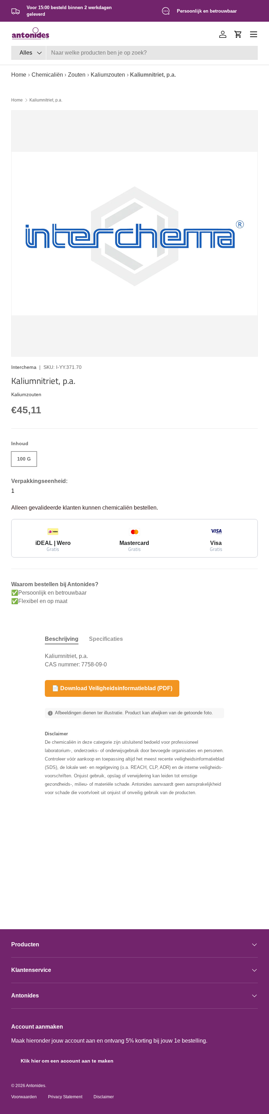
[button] (238, 34)
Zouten (76, 75)
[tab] (61, 639)
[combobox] (134, 53)
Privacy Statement (65, 1096)
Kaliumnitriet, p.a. (45, 100)
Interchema (23, 367)
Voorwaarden (24, 1096)
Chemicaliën (47, 75)
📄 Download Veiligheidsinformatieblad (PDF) (112, 688)
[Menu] (253, 34)
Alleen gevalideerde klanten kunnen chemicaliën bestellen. (84, 508)
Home (18, 75)
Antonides (35, 1085)
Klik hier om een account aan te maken (67, 1061)
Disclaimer (104, 1096)
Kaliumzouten (108, 75)
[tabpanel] (134, 660)
